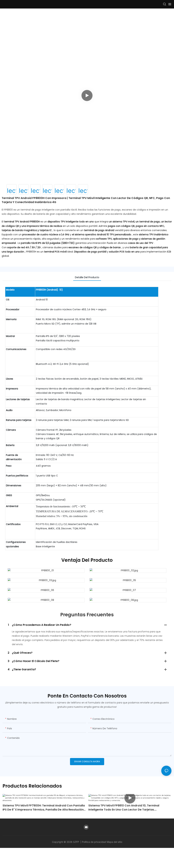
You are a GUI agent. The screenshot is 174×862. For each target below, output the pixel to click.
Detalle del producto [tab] (87, 277)
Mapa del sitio (114, 841)
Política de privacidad (94, 841)
